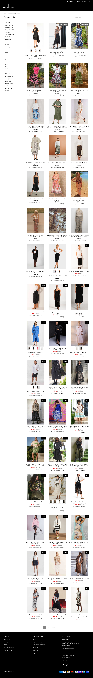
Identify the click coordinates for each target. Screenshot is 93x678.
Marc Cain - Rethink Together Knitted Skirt (35, 527)
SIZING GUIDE (36, 650)
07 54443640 (70, 1)
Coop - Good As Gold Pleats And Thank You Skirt (35, 487)
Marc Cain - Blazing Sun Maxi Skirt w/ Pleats (79, 111)
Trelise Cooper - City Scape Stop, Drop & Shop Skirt (57, 36)
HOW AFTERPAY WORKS (39, 644)
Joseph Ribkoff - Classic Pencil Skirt (35, 256)
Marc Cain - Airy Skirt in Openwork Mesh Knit (79, 487)
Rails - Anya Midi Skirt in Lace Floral (57, 148)
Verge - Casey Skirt (35, 600)
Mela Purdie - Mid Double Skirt (35, 36)
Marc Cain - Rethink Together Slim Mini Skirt (57, 527)
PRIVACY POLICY (8, 650)
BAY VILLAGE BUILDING (68, 655)
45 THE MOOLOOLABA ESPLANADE (70, 643)
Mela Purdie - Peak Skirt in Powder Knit (57, 333)
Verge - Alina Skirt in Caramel (79, 563)
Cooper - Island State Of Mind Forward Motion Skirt (79, 36)
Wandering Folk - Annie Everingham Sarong (79, 184)
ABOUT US (35, 647)
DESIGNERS (37, 7)
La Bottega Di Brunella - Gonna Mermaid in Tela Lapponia (57, 220)
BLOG (34, 639)
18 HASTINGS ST (66, 657)
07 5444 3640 (65, 647)
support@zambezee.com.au (68, 648)
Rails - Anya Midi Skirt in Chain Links (79, 527)
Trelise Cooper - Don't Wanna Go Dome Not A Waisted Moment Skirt (57, 372)
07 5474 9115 (64, 660)
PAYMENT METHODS (9, 647)
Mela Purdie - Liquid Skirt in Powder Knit (79, 297)
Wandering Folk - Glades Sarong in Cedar (35, 220)
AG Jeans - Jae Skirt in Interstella (35, 563)
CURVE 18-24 (66, 7)
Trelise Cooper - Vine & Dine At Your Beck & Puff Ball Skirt (57, 411)
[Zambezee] (9, 6)
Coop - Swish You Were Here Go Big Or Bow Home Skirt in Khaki (79, 449)
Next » (53, 627)
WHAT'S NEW (23, 7)
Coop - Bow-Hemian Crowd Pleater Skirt (35, 75)
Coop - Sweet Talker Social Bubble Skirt (57, 75)
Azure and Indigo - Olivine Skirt (79, 75)
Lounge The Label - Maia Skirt (79, 256)
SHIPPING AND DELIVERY (10, 642)
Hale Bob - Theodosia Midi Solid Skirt (57, 184)
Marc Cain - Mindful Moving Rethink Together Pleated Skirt (57, 111)
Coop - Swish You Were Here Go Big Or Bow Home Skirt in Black (57, 449)
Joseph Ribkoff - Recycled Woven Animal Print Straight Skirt (79, 600)
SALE (72, 7)
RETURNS (6, 644)
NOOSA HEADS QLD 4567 (68, 659)
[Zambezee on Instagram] (66, 665)
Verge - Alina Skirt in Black (57, 600)
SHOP (30, 7)
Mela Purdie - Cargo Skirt (35, 372)
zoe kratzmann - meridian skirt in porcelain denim (57, 563)
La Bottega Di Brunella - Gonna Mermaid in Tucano (57, 487)
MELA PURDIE (55, 7)
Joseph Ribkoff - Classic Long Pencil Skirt (57, 256)
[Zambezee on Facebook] (63, 665)
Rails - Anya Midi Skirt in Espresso (79, 148)
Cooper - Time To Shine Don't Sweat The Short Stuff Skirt (35, 449)
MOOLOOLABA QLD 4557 (68, 645)
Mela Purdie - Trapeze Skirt (79, 333)
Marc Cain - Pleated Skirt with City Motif (35, 148)
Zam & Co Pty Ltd (11, 671)
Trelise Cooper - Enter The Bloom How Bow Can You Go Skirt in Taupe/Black (79, 372)
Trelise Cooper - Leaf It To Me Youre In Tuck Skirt (35, 411)
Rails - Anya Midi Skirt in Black (35, 184)
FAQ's (34, 653)
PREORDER (47, 7)
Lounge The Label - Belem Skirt (35, 297)
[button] (8, 22)
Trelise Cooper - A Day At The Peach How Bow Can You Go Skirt (79, 411)
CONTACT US (7, 639)
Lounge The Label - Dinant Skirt (57, 297)
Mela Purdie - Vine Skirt (35, 333)
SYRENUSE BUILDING (67, 642)
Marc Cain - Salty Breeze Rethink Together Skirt (35, 111)
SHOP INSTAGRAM (37, 642)
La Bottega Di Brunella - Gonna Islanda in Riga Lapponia (79, 220)
